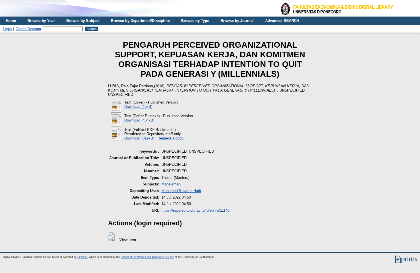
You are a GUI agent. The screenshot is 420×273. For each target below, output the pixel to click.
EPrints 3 (82, 257)
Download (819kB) (139, 138)
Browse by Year (41, 21)
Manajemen (171, 184)
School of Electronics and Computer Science (147, 257)
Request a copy (170, 138)
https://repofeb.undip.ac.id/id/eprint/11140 (195, 210)
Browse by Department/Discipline (140, 21)
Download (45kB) (138, 106)
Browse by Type (195, 21)
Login (7, 29)
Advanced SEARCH (282, 21)
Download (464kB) (139, 120)
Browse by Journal (237, 21)
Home (11, 21)
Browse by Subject (82, 21)
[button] (111, 236)
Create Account (28, 29)
